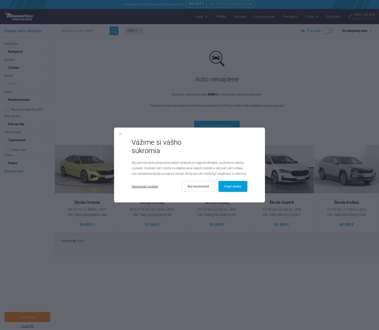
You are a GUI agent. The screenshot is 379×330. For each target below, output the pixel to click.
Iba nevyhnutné (198, 186)
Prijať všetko (232, 186)
